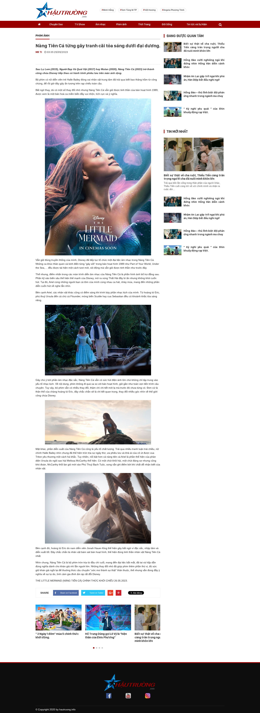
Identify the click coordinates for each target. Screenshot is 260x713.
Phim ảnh (121, 24)
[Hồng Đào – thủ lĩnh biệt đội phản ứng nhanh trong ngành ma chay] (172, 95)
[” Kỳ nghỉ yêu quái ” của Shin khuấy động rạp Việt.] (172, 111)
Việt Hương (150, 10)
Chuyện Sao (56, 24)
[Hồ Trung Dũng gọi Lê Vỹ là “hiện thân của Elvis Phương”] (108, 617)
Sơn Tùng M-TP (129, 10)
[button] (93, 648)
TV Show (80, 24)
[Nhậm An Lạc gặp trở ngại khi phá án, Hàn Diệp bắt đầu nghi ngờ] (172, 79)
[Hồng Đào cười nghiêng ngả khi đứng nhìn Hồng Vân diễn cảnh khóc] (172, 63)
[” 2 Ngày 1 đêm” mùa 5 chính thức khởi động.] (59, 617)
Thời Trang (144, 24)
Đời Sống (167, 24)
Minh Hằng (108, 10)
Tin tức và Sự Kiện (197, 24)
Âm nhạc (101, 24)
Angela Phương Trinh (173, 10)
